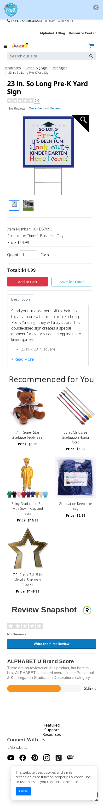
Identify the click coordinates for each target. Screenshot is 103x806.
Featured (52, 725)
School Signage (36, 68)
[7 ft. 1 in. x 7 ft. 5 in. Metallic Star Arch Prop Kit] (27, 548)
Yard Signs (59, 68)
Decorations (12, 68)
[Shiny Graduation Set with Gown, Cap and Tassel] (27, 477)
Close (23, 791)
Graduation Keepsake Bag (75, 506)
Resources (51, 734)
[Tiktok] (58, 758)
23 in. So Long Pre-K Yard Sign (29, 72)
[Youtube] (10, 758)
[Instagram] (46, 758)
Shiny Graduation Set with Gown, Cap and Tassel (27, 508)
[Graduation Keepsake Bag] (75, 477)
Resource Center (82, 33)
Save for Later (72, 281)
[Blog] (70, 758)
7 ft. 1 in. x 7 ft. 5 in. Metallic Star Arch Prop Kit (27, 579)
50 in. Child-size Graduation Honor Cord (75, 437)
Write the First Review (44, 108)
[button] (96, 7)
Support (51, 730)
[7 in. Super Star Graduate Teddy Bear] (27, 406)
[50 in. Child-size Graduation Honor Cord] (75, 406)
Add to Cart (27, 281)
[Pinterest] (34, 758)
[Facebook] (22, 758)
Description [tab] (20, 299)
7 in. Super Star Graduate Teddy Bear (27, 434)
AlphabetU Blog (52, 33)
